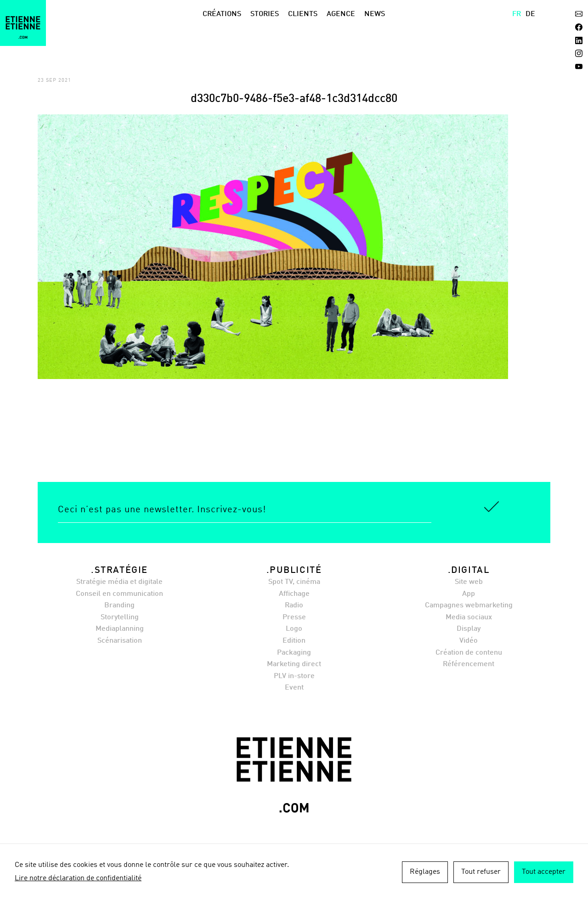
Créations (222, 14)
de (530, 14)
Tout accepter (543, 872)
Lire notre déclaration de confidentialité (78, 878)
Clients (302, 14)
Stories (264, 14)
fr (516, 14)
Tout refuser (481, 872)
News (374, 14)
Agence (341, 14)
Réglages (425, 872)
